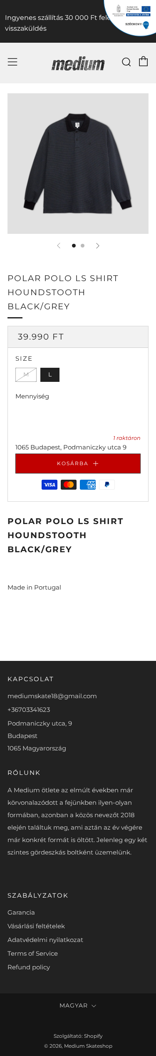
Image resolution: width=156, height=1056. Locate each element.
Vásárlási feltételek (36, 926)
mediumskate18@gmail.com (52, 696)
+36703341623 (28, 710)
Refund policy (28, 967)
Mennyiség (32, 396)
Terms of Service (32, 953)
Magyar (73, 1005)
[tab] (74, 246)
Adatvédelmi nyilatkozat (45, 940)
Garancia (21, 912)
